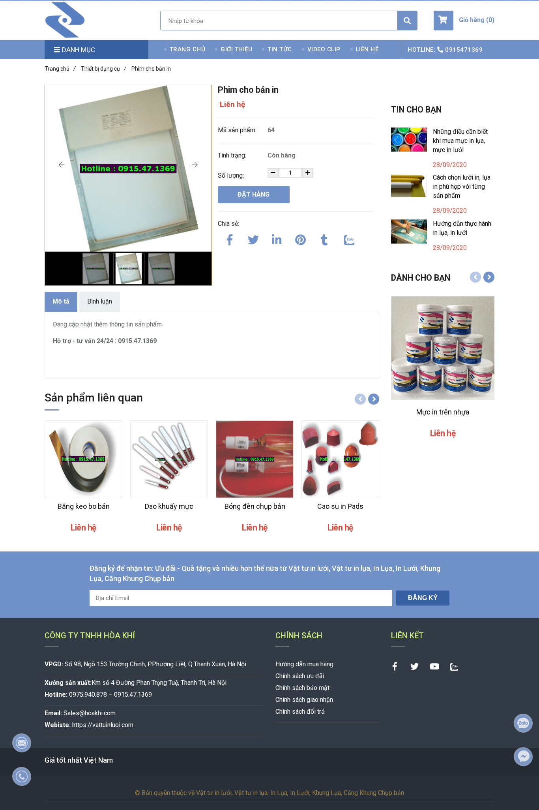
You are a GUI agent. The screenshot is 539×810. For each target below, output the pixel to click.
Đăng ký (423, 597)
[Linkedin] (277, 238)
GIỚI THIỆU (236, 49)
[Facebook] (230, 238)
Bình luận (99, 301)
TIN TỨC (280, 49)
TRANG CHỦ (188, 49)
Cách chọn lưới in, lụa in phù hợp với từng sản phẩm (461, 186)
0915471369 (464, 49)
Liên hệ (232, 104)
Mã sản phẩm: (238, 130)
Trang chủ (60, 69)
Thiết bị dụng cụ (103, 69)
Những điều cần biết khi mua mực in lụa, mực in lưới (460, 141)
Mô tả (60, 301)
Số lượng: (231, 175)
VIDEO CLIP (324, 49)
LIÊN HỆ (367, 49)
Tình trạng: (233, 155)
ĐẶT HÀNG (254, 194)
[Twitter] (253, 238)
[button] (464, 20)
